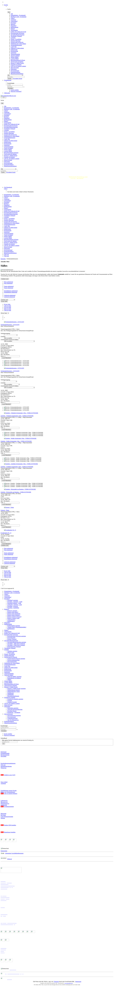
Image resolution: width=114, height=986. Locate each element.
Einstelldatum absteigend (10, 292)
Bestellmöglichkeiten (6, 766)
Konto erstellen (15, 90)
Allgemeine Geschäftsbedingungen (14, 853)
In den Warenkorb (6, 358)
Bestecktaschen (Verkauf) (14, 646)
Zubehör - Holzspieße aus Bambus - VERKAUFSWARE (16, 492)
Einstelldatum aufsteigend (11, 291)
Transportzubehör (15, 54)
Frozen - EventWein (16, 39)
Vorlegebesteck (11, 619)
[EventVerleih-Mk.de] (8, 95)
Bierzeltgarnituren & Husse (18, 60)
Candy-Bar (14, 46)
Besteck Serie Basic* (12, 612)
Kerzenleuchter (11, 637)
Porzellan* (13, 22)
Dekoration (14, 69)
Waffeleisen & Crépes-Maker (18, 43)
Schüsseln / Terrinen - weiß (14, 604)
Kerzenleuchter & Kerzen (17, 33)
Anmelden (3, 731)
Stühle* (9, 679)
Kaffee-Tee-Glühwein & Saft (18, 31)
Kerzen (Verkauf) (12, 639)
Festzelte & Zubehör (16, 64)
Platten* (13, 28)
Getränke (13, 37)
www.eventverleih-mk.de (68, 983)
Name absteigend (8, 288)
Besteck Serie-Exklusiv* (13, 615)
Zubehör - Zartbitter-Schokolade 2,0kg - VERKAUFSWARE (17, 466)
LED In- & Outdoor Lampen (18, 66)
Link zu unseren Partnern (10, 793)
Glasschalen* (14, 21)
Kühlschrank (14, 49)
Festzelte (9, 700)
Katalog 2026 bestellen (10, 825)
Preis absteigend (8, 283)
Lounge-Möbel (15, 58)
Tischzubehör (14, 30)
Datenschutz (4, 851)
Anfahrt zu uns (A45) (9, 775)
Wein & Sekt (10, 652)
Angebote (3, 783)
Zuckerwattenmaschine (13, 660)
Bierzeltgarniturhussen (13, 696)
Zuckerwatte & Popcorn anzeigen (16, 658)
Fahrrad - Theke (5, 510)
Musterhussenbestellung (17, 73)
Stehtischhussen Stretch (13, 690)
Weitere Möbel (14, 57)
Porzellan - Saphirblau (13, 607)
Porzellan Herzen (11, 711)
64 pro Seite (7, 304)
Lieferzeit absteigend (9, 297)
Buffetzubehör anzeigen (13, 625)
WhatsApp (3, 768)
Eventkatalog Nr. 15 (6, 533)
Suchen (6, 5)
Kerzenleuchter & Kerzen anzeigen (16, 636)
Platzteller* (14, 25)
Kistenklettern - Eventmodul (18, 15)
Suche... (10, 78)
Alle (12, 13)
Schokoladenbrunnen (16, 45)
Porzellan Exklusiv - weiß (14, 603)
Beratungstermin (5, 755)
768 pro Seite (7, 310)
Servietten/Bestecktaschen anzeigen (16, 642)
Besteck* (13, 24)
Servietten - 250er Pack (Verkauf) (16, 645)
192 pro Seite (7, 307)
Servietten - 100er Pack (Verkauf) (16, 643)
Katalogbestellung (15, 72)
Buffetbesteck (11, 621)
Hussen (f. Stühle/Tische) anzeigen (16, 688)
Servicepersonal (15, 70)
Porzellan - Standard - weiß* (14, 601)
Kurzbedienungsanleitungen (8, 763)
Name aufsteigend (9, 286)
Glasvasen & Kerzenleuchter (14, 709)
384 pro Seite (7, 308)
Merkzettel (7, 93)
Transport (56, 981)
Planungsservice (5, 803)
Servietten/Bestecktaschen (17, 34)
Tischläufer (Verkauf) (16, 36)
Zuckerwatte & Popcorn (17, 42)
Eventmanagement (9, 806)
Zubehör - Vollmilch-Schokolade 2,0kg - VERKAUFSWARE (17, 416)
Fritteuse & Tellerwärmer (17, 48)
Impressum (3, 752)
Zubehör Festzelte (12, 702)
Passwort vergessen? (16, 91)
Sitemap (3, 818)
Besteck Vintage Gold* (13, 618)
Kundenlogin (7, 80)
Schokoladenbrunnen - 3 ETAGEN (10, 371)
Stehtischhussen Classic (13, 691)
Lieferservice (4, 800)
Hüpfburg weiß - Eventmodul (18, 16)
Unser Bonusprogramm (7, 816)
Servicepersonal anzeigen (14, 715)
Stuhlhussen (10, 693)
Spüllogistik (4, 805)
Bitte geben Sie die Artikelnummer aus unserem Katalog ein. (18, 740)
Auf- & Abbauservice (13, 720)
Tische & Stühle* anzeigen (14, 676)
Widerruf (9, 859)
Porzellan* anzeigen (12, 600)
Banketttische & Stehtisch (14, 678)
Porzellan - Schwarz (12, 606)
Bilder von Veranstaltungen (8, 792)
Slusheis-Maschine (16, 40)
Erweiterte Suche (17, 78)
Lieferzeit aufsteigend (9, 295)
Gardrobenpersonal (12, 718)
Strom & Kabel (15, 67)
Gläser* (13, 18)
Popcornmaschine (12, 661)
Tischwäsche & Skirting (17, 61)
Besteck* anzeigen (12, 610)
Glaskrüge (13, 19)
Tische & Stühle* (15, 55)
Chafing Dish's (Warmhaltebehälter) (16, 627)
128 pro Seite (7, 305)
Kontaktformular (5, 753)
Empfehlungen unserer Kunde (9, 790)
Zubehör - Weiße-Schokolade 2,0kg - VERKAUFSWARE (16, 441)
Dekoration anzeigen (12, 708)
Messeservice (4, 802)
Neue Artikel (4, 782)
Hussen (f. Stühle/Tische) (17, 63)
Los (3, 743)
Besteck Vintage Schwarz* (14, 616)
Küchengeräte (14, 51)
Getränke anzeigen (12, 651)
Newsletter (3, 756)
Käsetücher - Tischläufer (13, 712)
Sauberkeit (13, 52)
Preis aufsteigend (8, 282)
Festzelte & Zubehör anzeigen (15, 699)
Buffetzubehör (14, 27)
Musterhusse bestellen (9, 832)
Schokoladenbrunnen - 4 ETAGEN (10, 324)
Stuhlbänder (10, 694)
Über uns (6, 254)
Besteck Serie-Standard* (13, 613)
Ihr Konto (3, 815)
